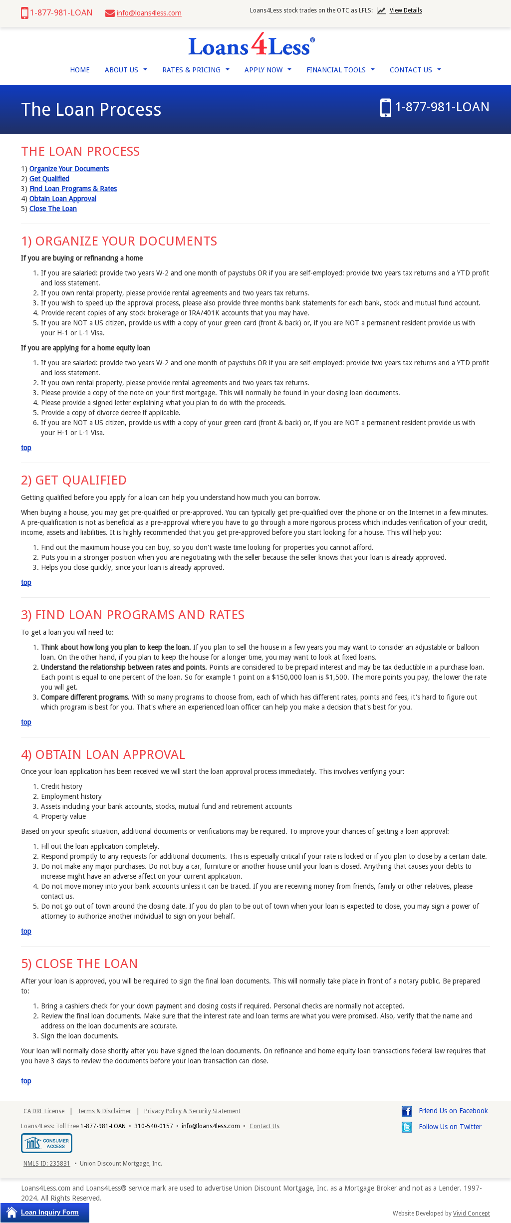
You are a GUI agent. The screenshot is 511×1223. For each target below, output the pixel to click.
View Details (406, 10)
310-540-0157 (153, 1126)
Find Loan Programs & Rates (73, 189)
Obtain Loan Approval (62, 199)
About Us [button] (128, 72)
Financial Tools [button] (342, 72)
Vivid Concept (471, 1213)
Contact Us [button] (417, 72)
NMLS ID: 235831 (46, 1163)
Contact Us (264, 1126)
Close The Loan (53, 209)
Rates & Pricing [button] (198, 72)
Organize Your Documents (69, 169)
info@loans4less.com (149, 13)
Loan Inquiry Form (50, 1212)
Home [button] (80, 70)
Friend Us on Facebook (452, 1111)
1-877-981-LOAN (442, 106)
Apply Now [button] (270, 72)
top (26, 448)
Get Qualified (49, 179)
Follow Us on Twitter (449, 1127)
